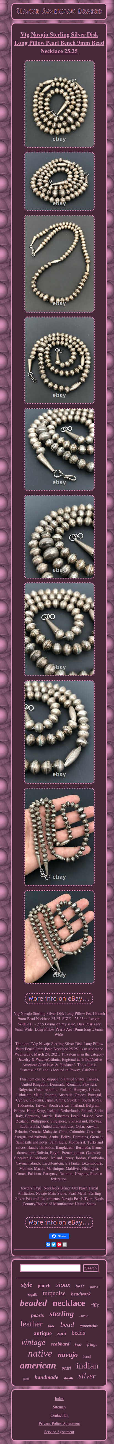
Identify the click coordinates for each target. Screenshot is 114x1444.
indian (87, 1365)
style (26, 1284)
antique (43, 1333)
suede (26, 1378)
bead (67, 1324)
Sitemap (59, 1406)
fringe (92, 1344)
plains (94, 1287)
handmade (46, 1377)
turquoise (54, 1293)
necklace (69, 1303)
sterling (62, 1313)
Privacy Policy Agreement (59, 1423)
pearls (37, 1315)
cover (83, 1316)
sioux (63, 1284)
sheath (68, 1378)
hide (51, 1326)
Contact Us (59, 1415)
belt (80, 1286)
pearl (66, 1368)
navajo (68, 1355)
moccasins (89, 1325)
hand (87, 1357)
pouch (44, 1285)
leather (31, 1323)
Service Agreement (59, 1431)
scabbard (60, 1344)
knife (78, 1344)
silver (87, 1376)
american (38, 1365)
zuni (61, 1333)
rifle (94, 1305)
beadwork (81, 1294)
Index (59, 1398)
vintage (33, 1342)
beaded (33, 1303)
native (40, 1353)
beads (78, 1332)
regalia (32, 1295)
